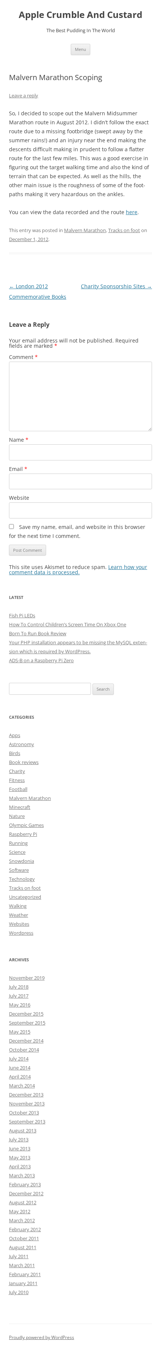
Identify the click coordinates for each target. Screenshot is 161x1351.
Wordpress (21, 932)
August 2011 (22, 1247)
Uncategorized (25, 897)
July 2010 (18, 1292)
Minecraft (19, 807)
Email (18, 468)
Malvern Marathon (85, 230)
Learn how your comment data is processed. (78, 569)
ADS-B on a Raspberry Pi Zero (41, 660)
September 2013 (27, 1121)
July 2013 (18, 1139)
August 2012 (22, 1202)
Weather (18, 915)
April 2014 (20, 1076)
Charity (17, 771)
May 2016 (19, 1004)
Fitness (17, 780)
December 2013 (26, 1094)
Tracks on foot (124, 230)
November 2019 (27, 977)
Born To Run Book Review (37, 633)
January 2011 (23, 1283)
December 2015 (26, 1013)
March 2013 (22, 1175)
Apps (14, 735)
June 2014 (19, 1067)
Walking (18, 906)
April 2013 (20, 1166)
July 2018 (18, 986)
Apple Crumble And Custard (80, 15)
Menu (80, 49)
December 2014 (26, 1040)
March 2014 (22, 1085)
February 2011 (25, 1274)
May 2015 (19, 1031)
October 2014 (24, 1049)
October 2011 (24, 1238)
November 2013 (27, 1103)
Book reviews (24, 762)
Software (19, 870)
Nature (17, 816)
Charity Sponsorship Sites (116, 286)
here (131, 212)
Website (19, 497)
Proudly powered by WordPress (41, 1337)
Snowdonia (21, 861)
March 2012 (22, 1220)
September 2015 (27, 1022)
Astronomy (21, 744)
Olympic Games (26, 825)
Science (17, 852)
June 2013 (19, 1148)
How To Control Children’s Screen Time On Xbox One (67, 624)
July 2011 (18, 1256)
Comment (23, 356)
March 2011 (22, 1265)
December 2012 (26, 1193)
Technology (22, 879)
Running (18, 843)
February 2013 (25, 1184)
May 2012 (19, 1211)
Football (18, 789)
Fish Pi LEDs (22, 615)
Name (18, 439)
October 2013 (24, 1112)
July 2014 (18, 1058)
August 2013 (22, 1130)
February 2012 (25, 1229)
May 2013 (19, 1157)
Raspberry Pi (23, 834)
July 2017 (18, 995)
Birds (14, 753)
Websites (19, 924)
